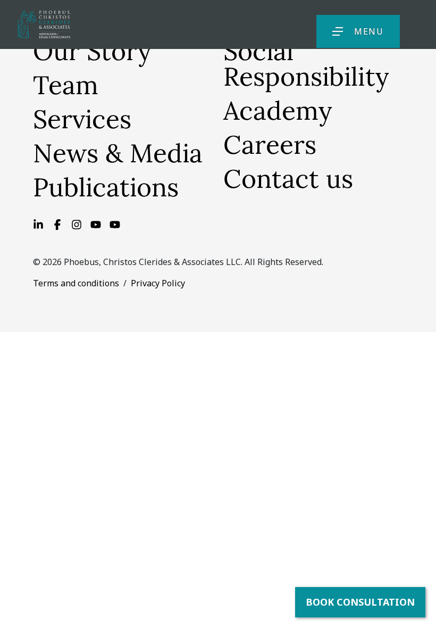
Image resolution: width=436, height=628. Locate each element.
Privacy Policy (158, 283)
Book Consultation (360, 602)
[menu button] (337, 31)
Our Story (92, 51)
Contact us (288, 178)
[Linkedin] (38, 223)
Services (82, 119)
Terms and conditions (76, 283)
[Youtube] (95, 223)
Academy (277, 110)
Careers (269, 144)
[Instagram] (76, 223)
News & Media (118, 153)
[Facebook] (57, 223)
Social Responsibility (306, 64)
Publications (106, 187)
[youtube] (115, 223)
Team (65, 85)
